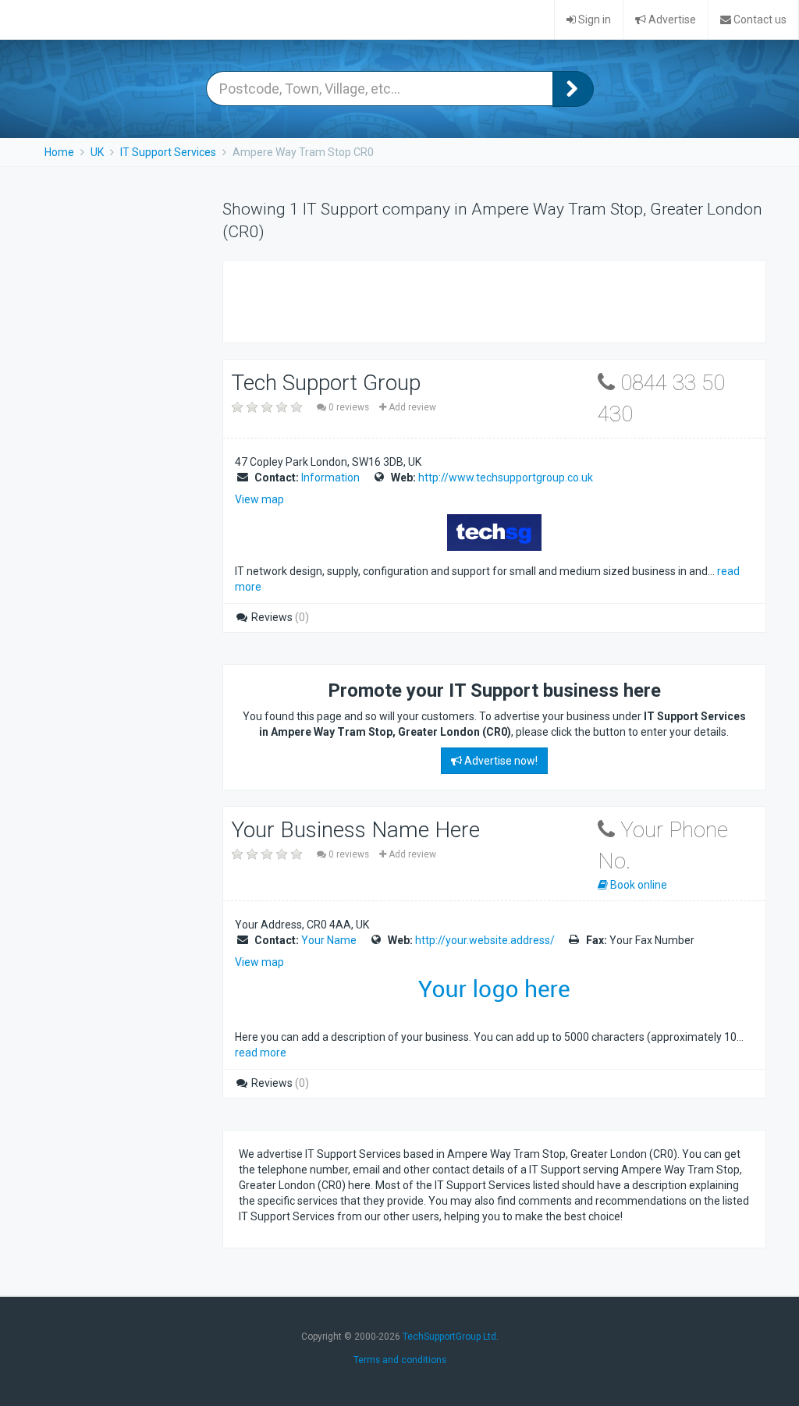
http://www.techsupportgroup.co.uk (505, 477)
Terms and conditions (399, 1360)
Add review (411, 407)
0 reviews (348, 407)
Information (330, 477)
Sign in (593, 19)
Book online (637, 885)
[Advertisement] (421, 299)
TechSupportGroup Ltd (449, 1336)
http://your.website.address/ (485, 940)
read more (260, 1052)
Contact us (759, 19)
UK (97, 152)
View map (259, 499)
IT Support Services (168, 152)
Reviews (279, 617)
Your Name (329, 940)
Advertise (671, 19)
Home (59, 152)
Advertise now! (500, 760)
